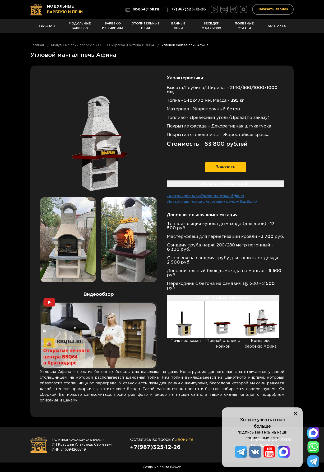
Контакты (277, 25)
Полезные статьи (244, 26)
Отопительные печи (145, 26)
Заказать (225, 167)
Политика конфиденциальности (78, 439)
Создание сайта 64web (162, 467)
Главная (47, 25)
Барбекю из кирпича (112, 26)
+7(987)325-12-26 (188, 9)
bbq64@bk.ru (146, 9)
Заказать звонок (273, 9)
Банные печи (178, 26)
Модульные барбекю (80, 26)
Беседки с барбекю (211, 26)
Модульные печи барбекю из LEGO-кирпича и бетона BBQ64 (102, 45)
